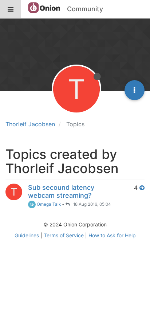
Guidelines (27, 235)
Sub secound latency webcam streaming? (61, 191)
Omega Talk (48, 204)
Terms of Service (64, 235)
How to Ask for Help (112, 235)
